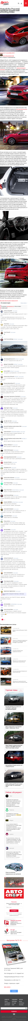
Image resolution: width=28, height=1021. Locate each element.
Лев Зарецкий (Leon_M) (9, 359)
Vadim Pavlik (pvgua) (8, 450)
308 (4, 637)
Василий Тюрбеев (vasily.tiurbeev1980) (12, 426)
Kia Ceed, (2, 300)
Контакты (21, 1003)
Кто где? (14, 1003)
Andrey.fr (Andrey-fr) (8, 558)
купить (14, 991)
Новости (2, 53)
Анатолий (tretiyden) (8, 509)
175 (5, 678)
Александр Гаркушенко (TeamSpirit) (12, 396)
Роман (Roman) (7, 431)
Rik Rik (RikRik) (7, 529)
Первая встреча (4, 647)
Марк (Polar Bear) (8, 489)
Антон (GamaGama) (8, 572)
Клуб (13, 1004)
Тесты (6, 1001)
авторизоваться (10, 306)
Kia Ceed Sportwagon (21, 109)
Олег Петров (15, 489)
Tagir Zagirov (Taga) (8, 408)
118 (5, 658)
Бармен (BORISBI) (8, 502)
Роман (24, 438)
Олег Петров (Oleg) (8, 482)
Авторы (21, 999)
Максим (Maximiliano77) (9, 383)
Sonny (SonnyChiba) (8, 609)
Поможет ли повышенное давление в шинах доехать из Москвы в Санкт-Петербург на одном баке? (20, 641)
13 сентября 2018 (9, 53)
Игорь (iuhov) (7, 521)
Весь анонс (7, 987)
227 (8, 647)
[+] (1, 321)
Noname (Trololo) (8, 462)
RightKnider (14, 604)
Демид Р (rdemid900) (8, 364)
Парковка (14, 1001)
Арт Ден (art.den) (8, 421)
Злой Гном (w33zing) (8, 339)
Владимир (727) (7, 467)
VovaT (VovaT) (7, 332)
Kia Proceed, (8, 300)
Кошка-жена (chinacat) (9, 376)
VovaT (15, 339)
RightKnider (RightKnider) (9, 591)
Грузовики (7, 1003)
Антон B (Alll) (7, 371)
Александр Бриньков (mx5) (10, 457)
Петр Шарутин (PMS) (8, 581)
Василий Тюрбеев (15, 431)
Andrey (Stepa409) (8, 310)
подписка (14, 1011)
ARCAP (20, 1001)
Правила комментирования (20, 1019)
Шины (2, 637)
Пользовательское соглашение (8, 1019)
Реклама (21, 1004)
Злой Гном (15, 502)
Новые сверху (24, 302)
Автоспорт (7, 1004)
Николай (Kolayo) (8, 515)
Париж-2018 (14, 300)
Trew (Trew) (6, 323)
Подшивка (14, 999)
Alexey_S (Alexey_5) (8, 444)
